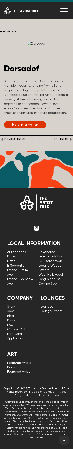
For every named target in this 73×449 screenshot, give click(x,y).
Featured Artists (19, 363)
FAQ (10, 325)
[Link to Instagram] (36, 228)
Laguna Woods (50, 265)
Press (11, 320)
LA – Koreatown (50, 261)
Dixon (11, 261)
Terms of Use (37, 395)
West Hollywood (51, 274)
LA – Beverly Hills (51, 256)
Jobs (11, 311)
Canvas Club (16, 329)
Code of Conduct (43, 391)
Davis (11, 256)
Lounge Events (52, 311)
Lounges (47, 306)
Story (11, 306)
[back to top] (64, 440)
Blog (10, 316)
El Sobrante (15, 265)
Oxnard (44, 270)
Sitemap (53, 395)
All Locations (16, 252)
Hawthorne (47, 252)
